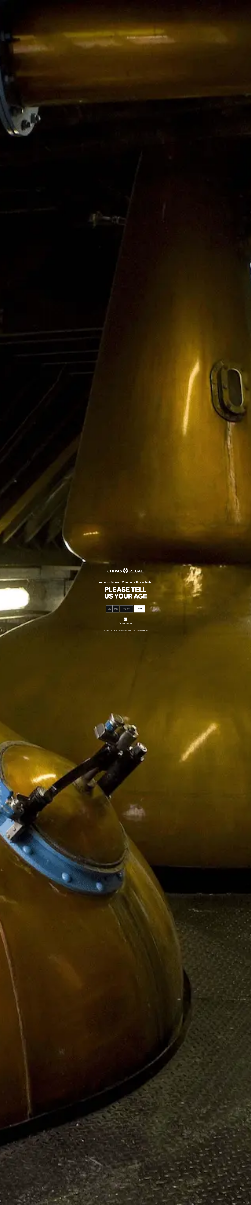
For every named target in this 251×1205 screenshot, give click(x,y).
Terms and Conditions (120, 630)
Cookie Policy (143, 630)
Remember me (125, 623)
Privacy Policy (132, 630)
